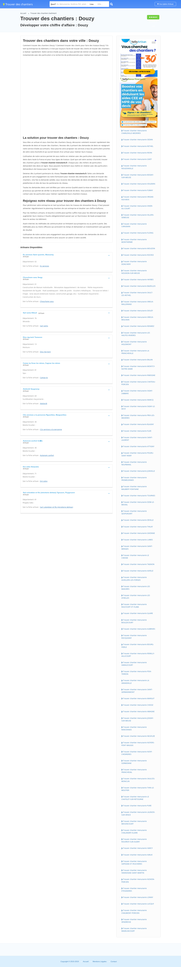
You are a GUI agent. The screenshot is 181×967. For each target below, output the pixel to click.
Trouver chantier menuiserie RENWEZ (138, 326)
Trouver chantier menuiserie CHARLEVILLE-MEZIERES (134, 131)
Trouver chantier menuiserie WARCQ (138, 400)
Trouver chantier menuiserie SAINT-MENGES (137, 547)
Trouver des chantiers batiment (43, 13)
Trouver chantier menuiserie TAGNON (138, 564)
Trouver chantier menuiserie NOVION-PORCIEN (138, 880)
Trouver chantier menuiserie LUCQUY (138, 904)
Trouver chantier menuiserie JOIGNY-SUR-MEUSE (137, 719)
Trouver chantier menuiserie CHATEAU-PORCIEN (138, 383)
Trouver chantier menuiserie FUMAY (138, 190)
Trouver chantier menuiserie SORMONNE (134, 761)
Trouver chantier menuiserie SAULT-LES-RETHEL (137, 293)
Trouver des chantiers (19, 4)
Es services (44, 266)
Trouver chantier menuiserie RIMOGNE (139, 375)
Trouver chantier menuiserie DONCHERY (134, 262)
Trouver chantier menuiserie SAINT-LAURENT (137, 438)
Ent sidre (43, 481)
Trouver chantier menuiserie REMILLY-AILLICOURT (138, 654)
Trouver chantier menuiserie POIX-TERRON (136, 672)
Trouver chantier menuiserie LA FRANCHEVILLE (135, 351)
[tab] (66, 255)
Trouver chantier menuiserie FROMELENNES (134, 478)
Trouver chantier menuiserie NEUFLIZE (139, 736)
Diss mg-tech (45, 352)
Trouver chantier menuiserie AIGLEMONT (134, 343)
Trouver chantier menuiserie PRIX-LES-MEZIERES (138, 416)
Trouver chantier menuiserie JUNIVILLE (139, 471)
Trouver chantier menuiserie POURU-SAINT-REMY (137, 454)
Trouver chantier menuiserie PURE (137, 805)
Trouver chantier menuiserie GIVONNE (139, 533)
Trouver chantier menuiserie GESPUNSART (134, 512)
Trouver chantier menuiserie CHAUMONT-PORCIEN (134, 911)
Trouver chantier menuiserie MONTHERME (134, 240)
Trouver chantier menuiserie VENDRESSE (134, 920)
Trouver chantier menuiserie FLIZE (137, 431)
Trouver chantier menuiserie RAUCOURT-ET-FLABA (134, 605)
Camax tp (44, 377)
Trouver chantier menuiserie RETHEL (138, 146)
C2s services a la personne (51, 429)
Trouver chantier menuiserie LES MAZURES (135, 587)
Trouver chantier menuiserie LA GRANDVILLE (135, 681)
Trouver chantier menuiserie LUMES (138, 539)
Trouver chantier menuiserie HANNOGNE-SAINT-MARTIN (134, 871)
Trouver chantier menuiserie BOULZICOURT (134, 621)
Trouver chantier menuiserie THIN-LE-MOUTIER (137, 788)
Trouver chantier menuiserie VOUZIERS (139, 184)
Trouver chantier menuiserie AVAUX (137, 855)
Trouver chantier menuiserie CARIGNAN (134, 225)
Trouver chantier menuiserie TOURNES (139, 495)
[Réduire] (166, 931)
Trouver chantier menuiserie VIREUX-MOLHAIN (137, 318)
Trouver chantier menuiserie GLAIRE (138, 613)
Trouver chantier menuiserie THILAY (138, 526)
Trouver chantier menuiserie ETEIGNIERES (134, 889)
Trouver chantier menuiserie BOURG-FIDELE (137, 645)
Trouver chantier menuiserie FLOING (138, 233)
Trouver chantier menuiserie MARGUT (138, 698)
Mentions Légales (100, 961)
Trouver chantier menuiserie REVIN (137, 153)
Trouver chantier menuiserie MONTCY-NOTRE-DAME (138, 367)
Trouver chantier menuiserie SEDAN (138, 139)
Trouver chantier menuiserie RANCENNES (134, 728)
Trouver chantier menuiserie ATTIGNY (138, 446)
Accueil (23, 13)
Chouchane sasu (47, 301)
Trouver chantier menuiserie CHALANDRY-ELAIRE (134, 831)
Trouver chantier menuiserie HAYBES (138, 279)
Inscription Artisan (166, 4)
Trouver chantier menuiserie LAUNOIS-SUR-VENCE (138, 813)
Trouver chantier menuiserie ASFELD (138, 571)
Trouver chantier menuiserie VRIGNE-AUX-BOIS (137, 198)
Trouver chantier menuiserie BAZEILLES (139, 286)
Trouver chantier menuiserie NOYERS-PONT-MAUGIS (138, 743)
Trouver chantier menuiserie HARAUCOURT (134, 663)
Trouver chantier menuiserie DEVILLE (138, 520)
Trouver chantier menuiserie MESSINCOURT (134, 822)
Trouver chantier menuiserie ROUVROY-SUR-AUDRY (134, 840)
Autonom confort (47, 455)
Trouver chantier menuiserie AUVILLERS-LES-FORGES (134, 578)
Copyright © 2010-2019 (70, 961)
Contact (114, 961)
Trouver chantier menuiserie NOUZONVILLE (134, 167)
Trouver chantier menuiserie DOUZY (138, 310)
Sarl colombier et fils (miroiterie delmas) (56, 507)
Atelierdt (43, 403)
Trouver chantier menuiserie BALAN (138, 359)
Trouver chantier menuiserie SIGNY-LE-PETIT (138, 407)
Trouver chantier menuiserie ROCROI (138, 255)
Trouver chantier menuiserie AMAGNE (139, 711)
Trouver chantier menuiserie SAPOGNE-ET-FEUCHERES (134, 862)
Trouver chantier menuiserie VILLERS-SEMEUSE (137, 216)
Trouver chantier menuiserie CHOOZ (138, 705)
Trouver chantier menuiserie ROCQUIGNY (134, 636)
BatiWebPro (157, 954)
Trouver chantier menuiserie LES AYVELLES (135, 596)
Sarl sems (44, 326)
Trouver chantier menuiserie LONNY (138, 897)
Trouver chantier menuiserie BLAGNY (138, 424)
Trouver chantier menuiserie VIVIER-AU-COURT (137, 207)
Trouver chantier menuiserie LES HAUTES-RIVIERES (135, 334)
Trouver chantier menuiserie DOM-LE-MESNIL (137, 503)
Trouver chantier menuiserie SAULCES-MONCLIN (138, 779)
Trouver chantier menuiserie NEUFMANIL (134, 463)
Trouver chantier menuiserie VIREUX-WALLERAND (137, 302)
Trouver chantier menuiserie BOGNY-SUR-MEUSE (137, 176)
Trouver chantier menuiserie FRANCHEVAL (134, 770)
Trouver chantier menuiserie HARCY (138, 848)
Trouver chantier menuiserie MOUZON (139, 248)
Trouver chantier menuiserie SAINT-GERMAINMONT (137, 690)
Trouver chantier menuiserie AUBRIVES (139, 629)
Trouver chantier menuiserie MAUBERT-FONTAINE (134, 487)
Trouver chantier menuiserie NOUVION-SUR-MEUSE (134, 271)
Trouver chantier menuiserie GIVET (137, 159)
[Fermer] (171, 931)
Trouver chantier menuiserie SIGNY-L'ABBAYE (137, 392)
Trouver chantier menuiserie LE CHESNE (135, 556)
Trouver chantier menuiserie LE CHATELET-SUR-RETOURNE (135, 797)
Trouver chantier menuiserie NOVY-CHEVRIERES (136, 752)
